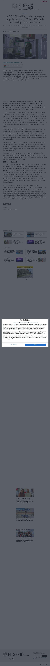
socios (15, 324)
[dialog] (25, 333)
